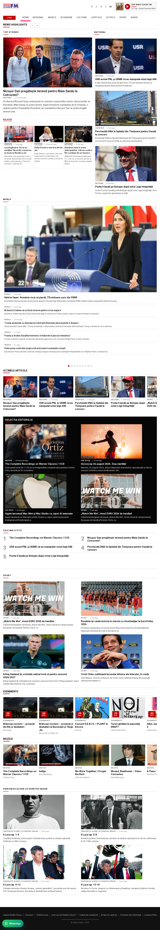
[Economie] (77, 366)
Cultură (82, 17)
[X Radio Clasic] (96, 6)
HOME (25, 17)
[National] (71, 366)
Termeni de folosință (130, 915)
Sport (123, 17)
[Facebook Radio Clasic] (92, 6)
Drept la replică (109, 915)
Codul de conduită (89, 915)
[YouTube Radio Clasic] (110, 6)
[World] (74, 366)
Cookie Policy (151, 915)
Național (38, 17)
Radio (134, 17)
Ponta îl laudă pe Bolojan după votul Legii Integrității (39, 555)
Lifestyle (96, 17)
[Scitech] (86, 366)
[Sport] (88, 366)
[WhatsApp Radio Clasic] (106, 6)
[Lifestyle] (83, 366)
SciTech (110, 17)
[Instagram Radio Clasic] (101, 6)
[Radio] (91, 366)
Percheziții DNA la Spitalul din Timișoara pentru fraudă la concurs (119, 548)
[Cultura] (80, 366)
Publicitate (42, 915)
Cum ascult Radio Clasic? (63, 915)
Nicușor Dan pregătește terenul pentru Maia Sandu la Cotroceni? (117, 539)
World (52, 17)
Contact (29, 915)
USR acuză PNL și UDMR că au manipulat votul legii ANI (40, 546)
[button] (136, 6)
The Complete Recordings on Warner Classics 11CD (39, 537)
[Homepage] (69, 366)
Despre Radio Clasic (12, 915)
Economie (66, 17)
